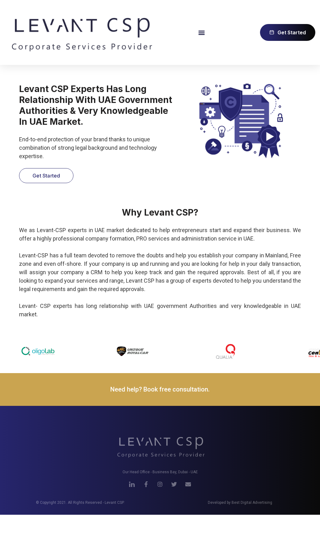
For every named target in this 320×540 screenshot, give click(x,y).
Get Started (46, 176)
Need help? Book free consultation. (160, 389)
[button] (201, 32)
